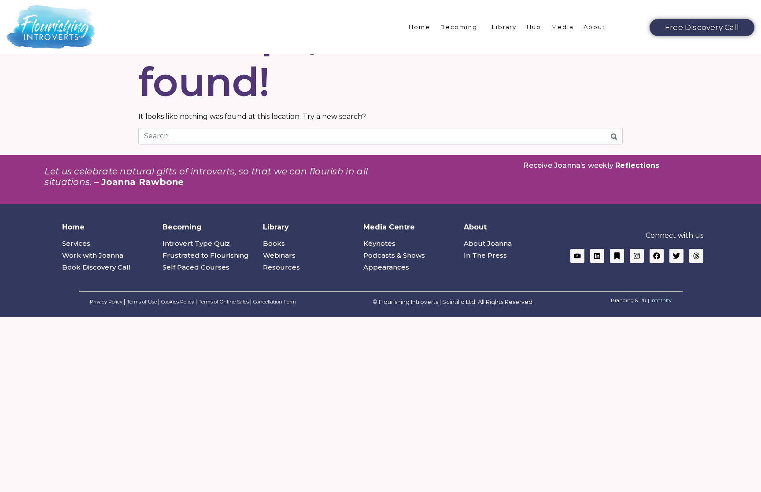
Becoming (458, 26)
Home (419, 26)
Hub (534, 26)
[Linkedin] (597, 256)
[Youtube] (577, 256)
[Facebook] (657, 256)
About (595, 26)
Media (562, 26)
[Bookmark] (617, 256)
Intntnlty (661, 300)
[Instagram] (637, 256)
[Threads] (696, 256)
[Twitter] (676, 256)
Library (504, 26)
